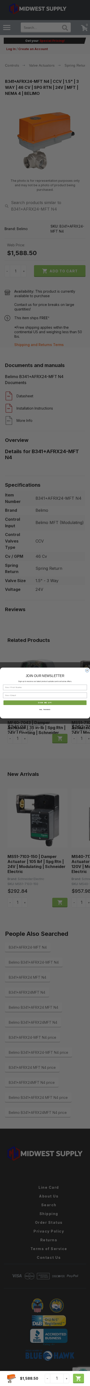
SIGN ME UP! (45, 703)
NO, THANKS (45, 709)
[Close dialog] (87, 670)
